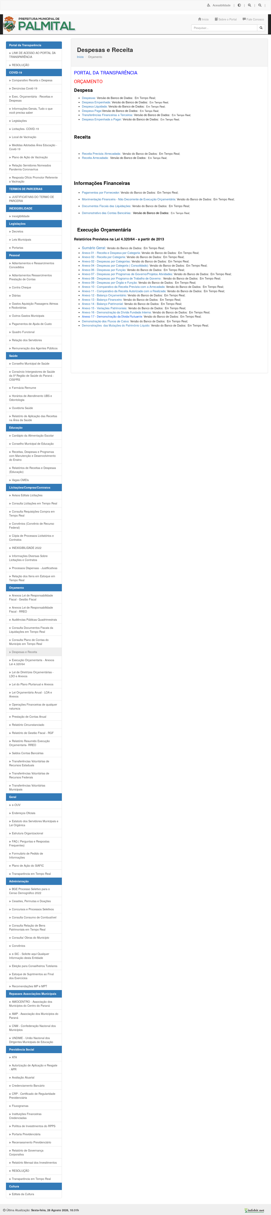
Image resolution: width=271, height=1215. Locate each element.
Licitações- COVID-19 (25, 129)
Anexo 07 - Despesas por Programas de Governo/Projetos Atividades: (128, 274)
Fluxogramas (19, 1106)
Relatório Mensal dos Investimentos (34, 1162)
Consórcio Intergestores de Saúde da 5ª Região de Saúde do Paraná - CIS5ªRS (32, 375)
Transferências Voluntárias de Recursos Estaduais (29, 763)
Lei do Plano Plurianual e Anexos (32, 684)
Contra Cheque (21, 287)
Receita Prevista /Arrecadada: (102, 153)
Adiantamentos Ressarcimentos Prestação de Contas (30, 277)
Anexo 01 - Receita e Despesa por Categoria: (111, 253)
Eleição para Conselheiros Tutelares (34, 966)
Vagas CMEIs (20, 480)
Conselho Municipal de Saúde (30, 363)
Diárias (16, 295)
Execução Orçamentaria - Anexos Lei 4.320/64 (31, 662)
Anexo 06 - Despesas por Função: (104, 270)
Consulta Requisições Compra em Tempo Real (32, 513)
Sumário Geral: (94, 247)
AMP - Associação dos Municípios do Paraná (33, 1016)
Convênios (18, 946)
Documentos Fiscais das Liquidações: (107, 206)
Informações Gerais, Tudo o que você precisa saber (31, 110)
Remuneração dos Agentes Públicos (34, 348)
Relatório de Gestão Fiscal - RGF (32, 733)
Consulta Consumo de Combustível (33, 917)
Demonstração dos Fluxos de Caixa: (105, 321)
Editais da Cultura (22, 1194)
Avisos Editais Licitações (26, 495)
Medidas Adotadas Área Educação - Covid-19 (33, 147)
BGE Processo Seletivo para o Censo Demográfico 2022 (29, 891)
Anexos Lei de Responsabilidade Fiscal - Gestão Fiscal (31, 597)
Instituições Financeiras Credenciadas (25, 1116)
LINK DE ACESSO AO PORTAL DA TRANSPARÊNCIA (32, 55)
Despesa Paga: (92, 111)
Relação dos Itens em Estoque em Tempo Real (32, 578)
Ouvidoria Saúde (22, 408)
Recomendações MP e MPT (29, 986)
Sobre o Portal (227, 19)
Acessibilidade (220, 5)
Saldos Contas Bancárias (27, 753)
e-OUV (15, 805)
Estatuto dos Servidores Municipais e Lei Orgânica (33, 823)
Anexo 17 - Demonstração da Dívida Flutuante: (113, 316)
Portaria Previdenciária (25, 1134)
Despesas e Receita (24, 652)
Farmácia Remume (23, 388)
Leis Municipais (21, 239)
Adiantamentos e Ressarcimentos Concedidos (31, 265)
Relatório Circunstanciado (27, 725)
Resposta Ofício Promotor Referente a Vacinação (33, 179)
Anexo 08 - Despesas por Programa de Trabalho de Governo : (122, 278)
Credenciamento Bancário (28, 1085)
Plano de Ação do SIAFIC (27, 865)
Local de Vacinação (23, 137)
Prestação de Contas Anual (28, 716)
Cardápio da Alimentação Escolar (32, 435)
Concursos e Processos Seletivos (32, 909)
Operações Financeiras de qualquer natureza (33, 706)
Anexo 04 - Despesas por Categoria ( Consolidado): (115, 265)
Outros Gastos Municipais (27, 316)
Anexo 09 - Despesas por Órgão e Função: (110, 282)
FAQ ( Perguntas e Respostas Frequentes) (29, 843)
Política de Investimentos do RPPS (33, 1126)
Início (205, 19)
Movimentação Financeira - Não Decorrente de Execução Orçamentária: (129, 199)
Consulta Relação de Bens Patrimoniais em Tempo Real (27, 927)
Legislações (19, 121)
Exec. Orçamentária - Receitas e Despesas (31, 98)
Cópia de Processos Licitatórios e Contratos (31, 538)
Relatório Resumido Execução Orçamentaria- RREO (29, 743)
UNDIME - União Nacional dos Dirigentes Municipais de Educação (31, 1040)
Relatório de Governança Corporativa (26, 1152)
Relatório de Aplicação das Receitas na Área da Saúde (33, 418)
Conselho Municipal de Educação (32, 444)
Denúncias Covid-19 (24, 88)
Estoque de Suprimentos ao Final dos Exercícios (31, 976)
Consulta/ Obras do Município (30, 937)
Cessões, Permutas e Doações (31, 901)
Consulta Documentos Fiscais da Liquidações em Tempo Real (31, 630)
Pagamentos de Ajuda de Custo (31, 324)
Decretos (17, 231)
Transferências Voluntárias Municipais (27, 787)
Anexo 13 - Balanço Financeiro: (102, 299)
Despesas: (89, 98)
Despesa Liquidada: (95, 106)
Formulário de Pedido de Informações (26, 855)
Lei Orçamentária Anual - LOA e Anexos (30, 694)
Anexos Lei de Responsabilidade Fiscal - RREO (31, 609)
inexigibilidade (20, 216)
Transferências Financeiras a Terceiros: (108, 115)
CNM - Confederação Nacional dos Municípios (32, 1028)
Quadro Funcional (23, 332)
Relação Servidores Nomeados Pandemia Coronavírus (30, 167)
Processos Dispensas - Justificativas (34, 568)
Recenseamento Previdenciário (31, 1142)
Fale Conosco (255, 19)
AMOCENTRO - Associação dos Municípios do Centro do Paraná (30, 1004)
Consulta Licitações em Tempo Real (34, 503)
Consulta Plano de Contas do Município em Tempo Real (29, 642)
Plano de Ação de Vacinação (29, 157)
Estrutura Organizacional (27, 833)
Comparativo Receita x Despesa (31, 80)
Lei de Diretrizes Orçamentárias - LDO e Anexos (31, 674)
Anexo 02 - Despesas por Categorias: (107, 261)
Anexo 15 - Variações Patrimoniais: (105, 308)
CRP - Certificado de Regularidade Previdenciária (32, 1096)
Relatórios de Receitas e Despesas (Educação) (32, 470)
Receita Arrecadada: (95, 158)
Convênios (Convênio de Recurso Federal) (31, 525)
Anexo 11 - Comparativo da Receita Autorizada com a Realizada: (124, 291)
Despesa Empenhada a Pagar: (102, 119)
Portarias (17, 248)
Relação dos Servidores (26, 340)
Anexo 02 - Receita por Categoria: (104, 257)
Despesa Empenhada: (97, 102)
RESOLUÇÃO (20, 65)
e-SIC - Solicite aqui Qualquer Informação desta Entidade (29, 956)
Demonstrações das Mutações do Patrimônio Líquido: (116, 325)
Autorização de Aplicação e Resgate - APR (33, 1067)
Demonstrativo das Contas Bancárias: (107, 213)
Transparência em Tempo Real (31, 874)
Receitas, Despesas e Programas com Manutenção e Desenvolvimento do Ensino (32, 456)
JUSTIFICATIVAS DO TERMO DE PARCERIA (31, 199)
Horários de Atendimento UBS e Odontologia (30, 398)
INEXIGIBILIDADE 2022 (26, 548)
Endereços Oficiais (23, 813)
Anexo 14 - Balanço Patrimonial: (103, 304)
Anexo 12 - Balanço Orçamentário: (104, 295)
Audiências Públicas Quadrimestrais (34, 619)
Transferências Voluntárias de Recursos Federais (29, 775)
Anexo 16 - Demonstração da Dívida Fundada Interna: (117, 312)
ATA (14, 1057)
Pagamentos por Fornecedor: (101, 192)
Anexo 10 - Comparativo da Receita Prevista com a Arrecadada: (124, 286)
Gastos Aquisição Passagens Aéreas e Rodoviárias (33, 305)
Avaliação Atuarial (22, 1077)
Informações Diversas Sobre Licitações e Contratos (28, 558)
